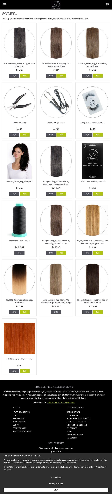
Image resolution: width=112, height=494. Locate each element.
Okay (56, 490)
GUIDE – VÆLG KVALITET (76, 422)
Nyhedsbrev (72, 438)
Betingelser (18, 418)
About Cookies (19, 428)
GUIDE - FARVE (72, 415)
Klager (16, 415)
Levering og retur (21, 412)
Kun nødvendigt (56, 483)
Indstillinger (56, 477)
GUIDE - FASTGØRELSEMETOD (78, 418)
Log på (16, 425)
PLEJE (69, 431)
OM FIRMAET (72, 428)
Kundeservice (19, 422)
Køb (24, 75)
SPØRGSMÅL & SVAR (75, 434)
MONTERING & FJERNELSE (77, 425)
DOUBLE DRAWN (73, 412)
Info (14, 75)
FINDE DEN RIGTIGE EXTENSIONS (61, 403)
